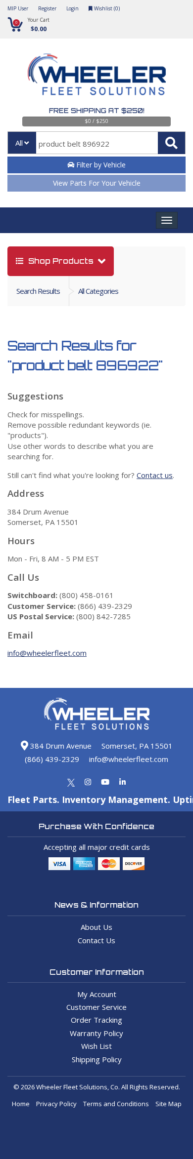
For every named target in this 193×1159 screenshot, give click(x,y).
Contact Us (96, 940)
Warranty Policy (96, 1033)
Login (72, 8)
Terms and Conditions (116, 1103)
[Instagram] (88, 782)
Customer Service (96, 1007)
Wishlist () (106, 8)
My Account (96, 994)
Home (21, 1103)
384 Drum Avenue (60, 746)
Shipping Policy (97, 1059)
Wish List (96, 1046)
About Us (96, 927)
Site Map (168, 1103)
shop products (61, 261)
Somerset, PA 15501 (137, 746)
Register (47, 8)
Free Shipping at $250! (97, 111)
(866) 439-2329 (52, 759)
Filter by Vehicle (100, 164)
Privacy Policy (56, 1103)
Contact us (155, 475)
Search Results (38, 291)
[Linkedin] (122, 782)
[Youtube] (105, 782)
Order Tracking (96, 1020)
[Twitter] (71, 782)
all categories (98, 291)
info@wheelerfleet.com (47, 653)
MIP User (17, 8)
